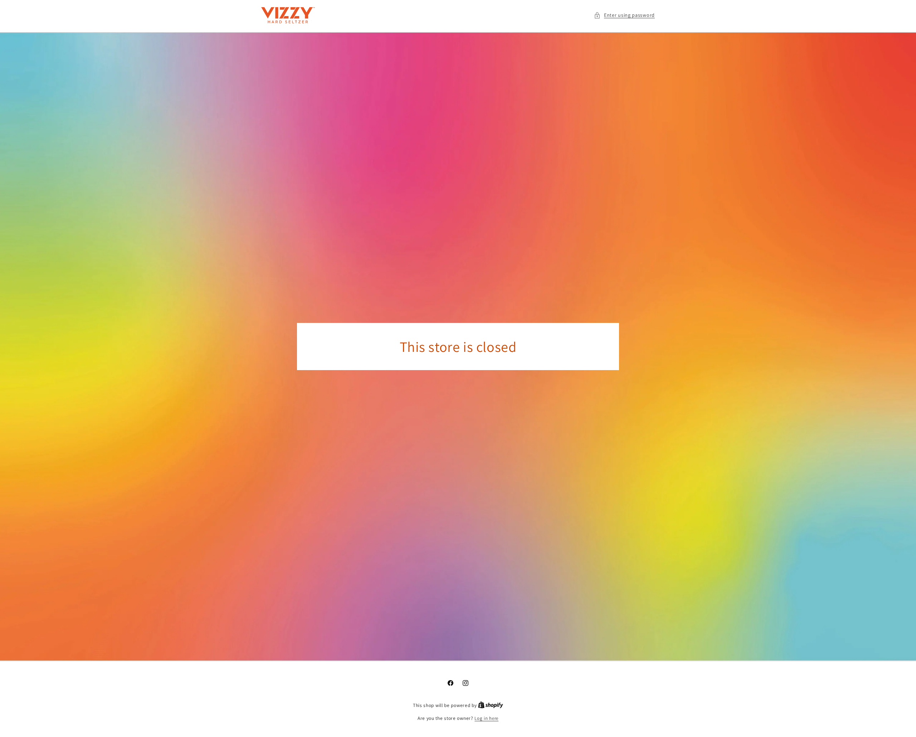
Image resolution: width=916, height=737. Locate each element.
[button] (624, 15)
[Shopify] (490, 705)
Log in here (486, 718)
